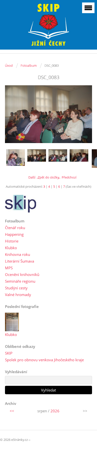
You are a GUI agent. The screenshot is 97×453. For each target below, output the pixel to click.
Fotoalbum (29, 65)
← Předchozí (67, 177)
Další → (33, 177)
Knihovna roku (17, 254)
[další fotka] (84, 114)
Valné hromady (18, 294)
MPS (9, 267)
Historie (11, 241)
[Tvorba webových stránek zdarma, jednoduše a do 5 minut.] (29, 440)
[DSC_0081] (15, 158)
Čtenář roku (15, 227)
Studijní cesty (16, 287)
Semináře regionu (20, 281)
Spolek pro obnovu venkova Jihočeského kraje (44, 359)
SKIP (8, 353)
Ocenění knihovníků (22, 274)
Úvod (9, 65)
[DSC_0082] (36, 158)
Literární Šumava (19, 261)
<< (12, 410)
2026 (54, 410)
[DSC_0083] (57, 158)
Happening (14, 234)
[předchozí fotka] (13, 114)
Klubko (11, 247)
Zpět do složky (48, 177)
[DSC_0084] (79, 158)
